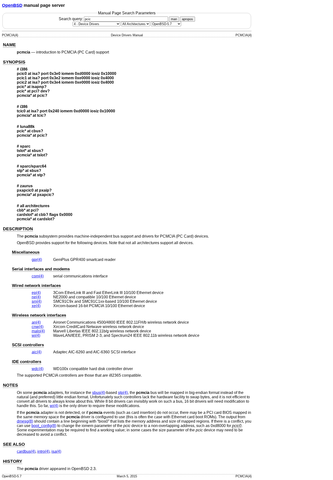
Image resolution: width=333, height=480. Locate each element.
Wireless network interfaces (39, 315)
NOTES (10, 385)
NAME (9, 44)
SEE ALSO (14, 444)
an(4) (36, 322)
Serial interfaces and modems (41, 269)
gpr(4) (37, 260)
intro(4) (43, 451)
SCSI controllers (28, 345)
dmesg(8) (25, 421)
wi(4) (36, 335)
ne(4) (36, 297)
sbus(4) (98, 393)
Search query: (71, 19)
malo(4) (38, 331)
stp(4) (123, 393)
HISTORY (12, 461)
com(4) (38, 276)
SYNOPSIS (14, 62)
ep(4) (36, 293)
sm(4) (36, 301)
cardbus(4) (26, 451)
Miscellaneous (25, 252)
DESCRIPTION (18, 228)
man (174, 19)
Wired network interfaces (36, 285)
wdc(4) (37, 369)
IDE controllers (26, 361)
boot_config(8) (43, 426)
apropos (187, 19)
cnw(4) (37, 327)
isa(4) (56, 451)
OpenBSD (12, 5)
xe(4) (36, 306)
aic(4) (36, 352)
